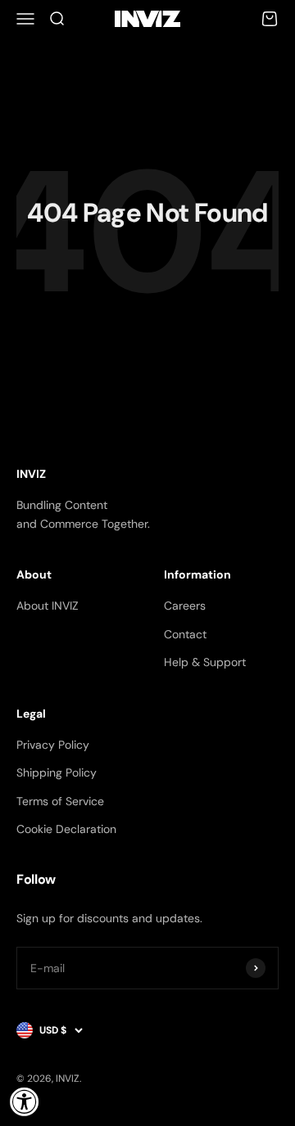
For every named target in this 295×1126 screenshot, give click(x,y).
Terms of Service (60, 801)
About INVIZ (47, 605)
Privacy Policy (52, 744)
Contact (185, 634)
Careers (185, 605)
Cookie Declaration (66, 829)
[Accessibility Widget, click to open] (24, 1101)
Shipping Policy (56, 772)
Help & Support (205, 662)
